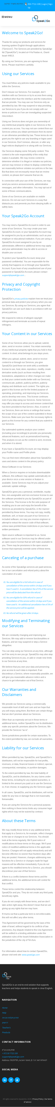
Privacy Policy (38, 1099)
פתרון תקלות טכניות (10, 1017)
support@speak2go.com (13, 1056)
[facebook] (11, 1080)
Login (44, 4)
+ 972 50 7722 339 (9, 1053)
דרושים (5, 1022)
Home (4, 1007)
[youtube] (17, 1080)
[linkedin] (4, 1080)
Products (6, 1032)
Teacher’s (6, 1027)
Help (4, 1012)
